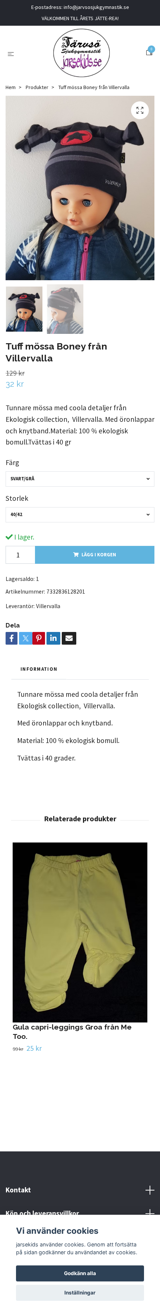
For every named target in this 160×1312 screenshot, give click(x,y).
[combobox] (80, 479)
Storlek (17, 498)
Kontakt (18, 1189)
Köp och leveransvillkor (42, 1213)
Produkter (37, 87)
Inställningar (80, 1293)
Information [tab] (38, 669)
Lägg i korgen (98, 554)
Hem (11, 87)
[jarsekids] (81, 53)
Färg (12, 462)
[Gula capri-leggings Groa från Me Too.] (80, 932)
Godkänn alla (80, 1273)
